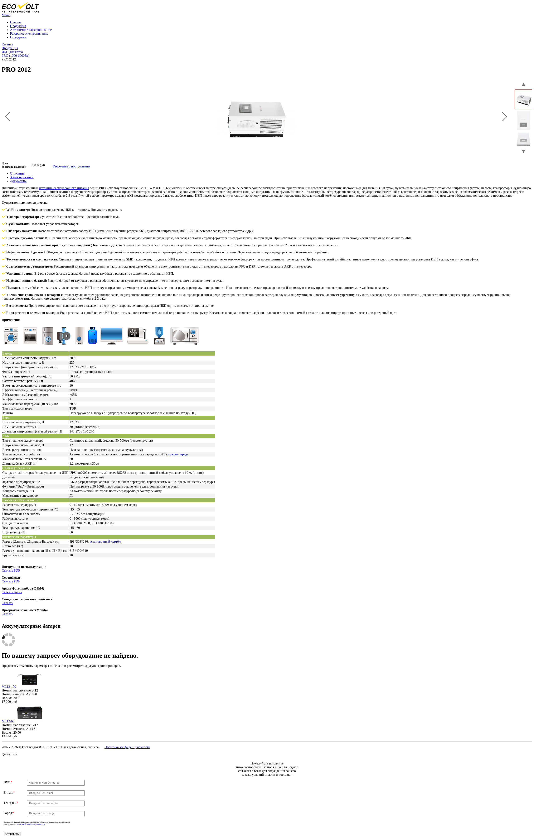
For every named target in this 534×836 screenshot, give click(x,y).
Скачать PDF (11, 570)
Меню (6, 15)
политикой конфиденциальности (31, 824)
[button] (7, 117)
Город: (9, 813)
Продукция (18, 26)
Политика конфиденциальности (127, 747)
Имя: (8, 782)
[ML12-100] (29, 686)
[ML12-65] (29, 721)
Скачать (7, 603)
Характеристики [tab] (22, 177)
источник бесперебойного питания (64, 188)
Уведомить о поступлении (71, 166)
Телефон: (11, 803)
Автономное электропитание (31, 29)
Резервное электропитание (29, 33)
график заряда (178, 454)
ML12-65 (8, 721)
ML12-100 (9, 686)
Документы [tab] (18, 181)
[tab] (17, 173)
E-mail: (9, 792)
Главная (15, 22)
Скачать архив (12, 592)
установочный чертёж (105, 541)
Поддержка (18, 37)
